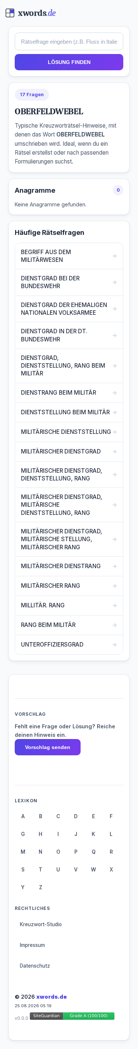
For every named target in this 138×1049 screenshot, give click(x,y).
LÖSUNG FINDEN (69, 62)
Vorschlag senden (47, 747)
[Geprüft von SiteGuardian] (72, 1017)
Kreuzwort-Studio (41, 924)
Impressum (32, 945)
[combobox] (69, 41)
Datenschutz (35, 966)
